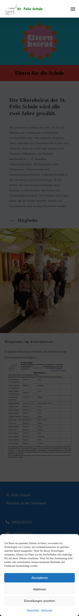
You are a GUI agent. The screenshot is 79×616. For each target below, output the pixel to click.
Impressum (46, 610)
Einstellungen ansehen (39, 601)
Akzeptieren (39, 578)
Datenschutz (33, 610)
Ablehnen (39, 589)
